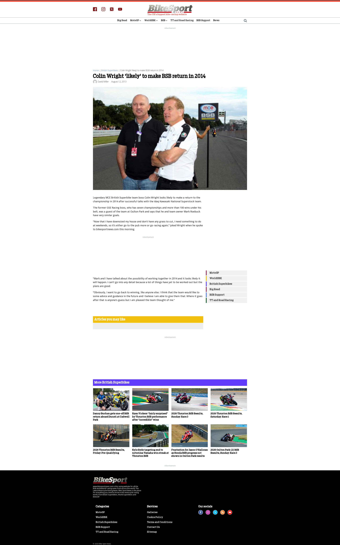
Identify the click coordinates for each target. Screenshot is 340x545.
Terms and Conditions (159, 522)
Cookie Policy (155, 517)
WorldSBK (150, 20)
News (216, 20)
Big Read (122, 20)
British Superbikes (109, 70)
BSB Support (203, 20)
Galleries (152, 512)
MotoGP (134, 20)
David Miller (103, 81)
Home (96, 70)
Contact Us (153, 527)
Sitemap (152, 532)
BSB (163, 20)
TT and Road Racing (182, 20)
